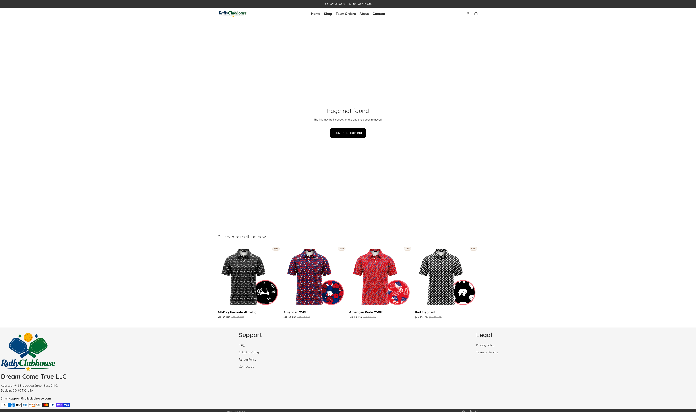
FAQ (242, 345)
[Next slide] (275, 277)
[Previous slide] (223, 277)
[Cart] (476, 14)
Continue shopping (348, 132)
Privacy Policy (485, 345)
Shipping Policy (249, 352)
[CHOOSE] (275, 303)
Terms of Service (487, 352)
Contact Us (246, 366)
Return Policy (247, 359)
